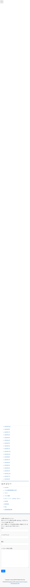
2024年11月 (7, 454)
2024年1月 (7, 471)
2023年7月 (7, 476)
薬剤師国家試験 (8, 509)
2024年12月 (7, 451)
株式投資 (6, 504)
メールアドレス (5, 535)
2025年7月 (7, 432)
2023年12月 (7, 473)
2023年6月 (7, 479)
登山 (5, 507)
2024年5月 (7, 465)
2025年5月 (7, 437)
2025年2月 (7, 446)
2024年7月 (7, 459)
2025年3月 (7, 443)
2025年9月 (7, 429)
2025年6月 (7, 435)
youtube (6, 487)
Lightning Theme (19, 581)
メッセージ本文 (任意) (6, 548)
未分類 (6, 501)
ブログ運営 (7, 495)
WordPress (10, 581)
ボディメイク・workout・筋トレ (12, 498)
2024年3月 (7, 468)
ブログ (6, 493)
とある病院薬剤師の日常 (10, 490)
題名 (2, 541)
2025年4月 (7, 440)
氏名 (2, 528)
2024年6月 (7, 462)
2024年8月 (7, 457)
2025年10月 (7, 426)
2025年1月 (7, 448)
